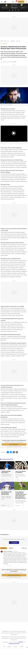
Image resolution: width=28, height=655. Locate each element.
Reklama (16, 646)
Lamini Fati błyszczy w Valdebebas (20, 472)
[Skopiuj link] (17, 452)
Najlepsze (11, 548)
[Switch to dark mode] (12, 1)
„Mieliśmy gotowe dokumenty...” (6, 472)
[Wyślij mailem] (14, 452)
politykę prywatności (14, 643)
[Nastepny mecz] (27, 7)
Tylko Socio (24, 548)
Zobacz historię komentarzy (14, 575)
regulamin (20, 642)
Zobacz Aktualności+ (14, 444)
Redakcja (9, 646)
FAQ (4, 646)
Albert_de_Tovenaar (7, 551)
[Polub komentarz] (4, 565)
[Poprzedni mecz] (0, 7)
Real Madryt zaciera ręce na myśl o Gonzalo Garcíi (6, 493)
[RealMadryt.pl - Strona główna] (5, 1)
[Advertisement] (14, 651)
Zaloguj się (14, 542)
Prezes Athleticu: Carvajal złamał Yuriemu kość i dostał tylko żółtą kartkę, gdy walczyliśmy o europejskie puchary (21, 495)
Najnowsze (3, 548)
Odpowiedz (10, 565)
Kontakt (21, 646)
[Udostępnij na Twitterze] (11, 452)
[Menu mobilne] (1, 1)
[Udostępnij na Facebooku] (8, 452)
